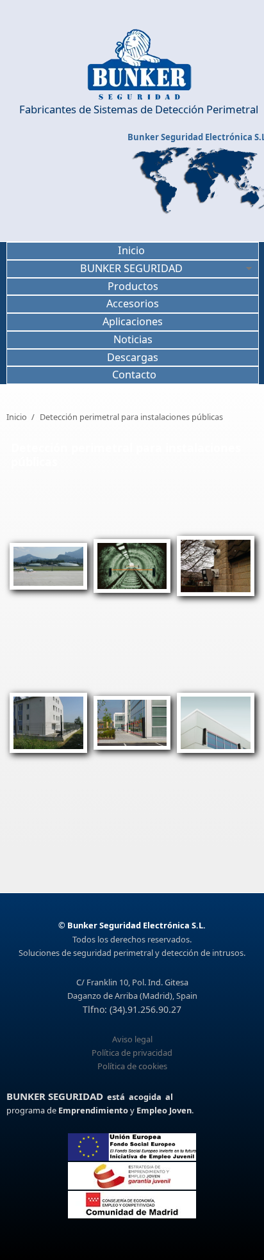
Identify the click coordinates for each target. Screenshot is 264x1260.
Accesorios (132, 303)
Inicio (131, 250)
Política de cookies (132, 1066)
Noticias (133, 339)
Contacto (134, 375)
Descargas (132, 357)
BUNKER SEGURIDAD (131, 268)
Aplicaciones (133, 321)
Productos (133, 286)
